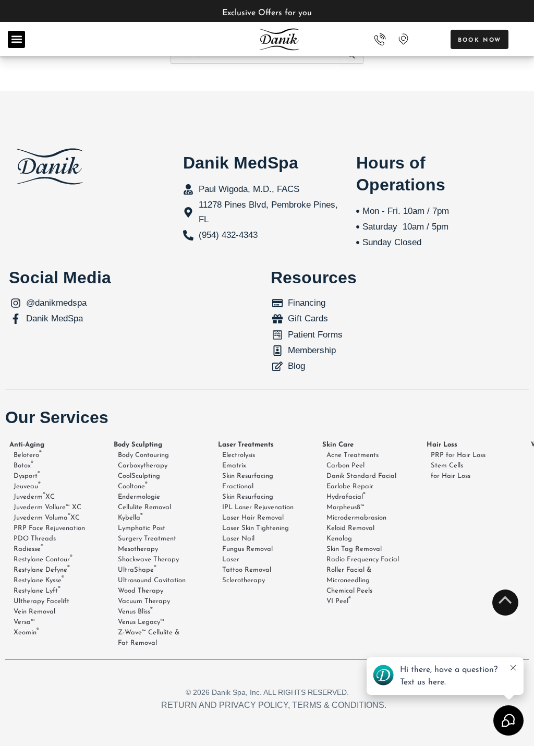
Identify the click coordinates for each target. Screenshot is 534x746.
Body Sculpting (138, 444)
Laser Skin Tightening (255, 528)
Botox (23, 465)
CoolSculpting (139, 476)
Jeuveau (27, 486)
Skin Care (338, 444)
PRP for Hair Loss (458, 455)
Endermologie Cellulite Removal (144, 502)
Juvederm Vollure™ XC (47, 507)
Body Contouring (143, 455)
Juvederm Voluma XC (47, 517)
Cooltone (133, 486)
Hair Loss (442, 444)
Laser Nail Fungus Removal (247, 543)
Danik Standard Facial (361, 476)
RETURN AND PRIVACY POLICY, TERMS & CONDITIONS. (273, 705)
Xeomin (26, 632)
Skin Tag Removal (354, 549)
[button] (16, 39)
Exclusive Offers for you (267, 13)
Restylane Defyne (42, 569)
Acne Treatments (352, 455)
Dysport (27, 475)
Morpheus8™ (345, 507)
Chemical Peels (349, 590)
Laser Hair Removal (253, 517)
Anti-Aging (26, 444)
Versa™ (24, 622)
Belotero (28, 454)
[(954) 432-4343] (380, 39)
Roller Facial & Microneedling (348, 575)
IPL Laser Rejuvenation (258, 507)
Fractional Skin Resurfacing (247, 491)
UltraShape (137, 569)
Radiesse (28, 548)
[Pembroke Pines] (403, 39)
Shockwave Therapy (148, 559)
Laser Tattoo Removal (246, 564)
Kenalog (339, 538)
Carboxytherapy (142, 465)
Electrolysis (238, 455)
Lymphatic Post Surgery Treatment (147, 533)
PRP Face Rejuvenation (49, 528)
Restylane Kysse (39, 579)
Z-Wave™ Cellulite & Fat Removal (148, 637)
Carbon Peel (345, 465)
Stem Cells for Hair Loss (450, 470)
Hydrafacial (346, 496)
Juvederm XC (34, 496)
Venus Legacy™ (141, 622)
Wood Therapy (140, 590)
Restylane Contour (43, 559)
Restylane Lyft (37, 590)
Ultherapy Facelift (41, 601)
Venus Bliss (135, 611)
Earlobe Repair (349, 486)
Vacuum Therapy (144, 601)
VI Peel (338, 600)
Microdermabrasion (356, 517)
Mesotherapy (138, 549)
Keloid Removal (350, 528)
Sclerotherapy (243, 580)
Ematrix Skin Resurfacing (247, 470)
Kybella (130, 517)
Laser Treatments (246, 444)
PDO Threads (35, 538)
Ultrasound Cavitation (152, 580)
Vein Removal (34, 611)
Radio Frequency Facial (362, 559)
